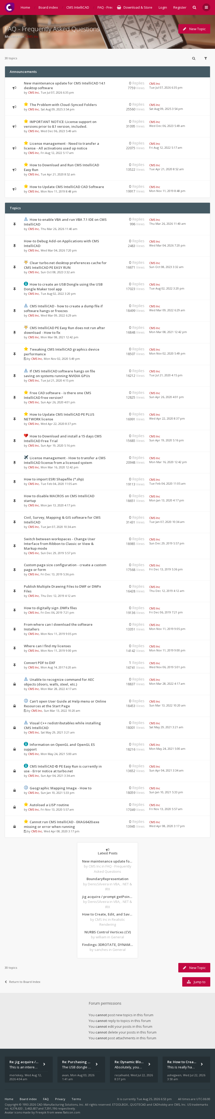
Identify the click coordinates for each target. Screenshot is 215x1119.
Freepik (41, 1112)
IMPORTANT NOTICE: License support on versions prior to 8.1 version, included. (60, 124)
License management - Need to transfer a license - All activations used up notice (61, 146)
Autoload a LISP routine (49, 804)
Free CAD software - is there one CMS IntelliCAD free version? (57, 395)
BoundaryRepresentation (107, 878)
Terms (76, 1099)
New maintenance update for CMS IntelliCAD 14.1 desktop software (107, 861)
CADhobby (160, 1104)
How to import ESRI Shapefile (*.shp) (54, 479)
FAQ (46, 1099)
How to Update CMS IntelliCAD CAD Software (67, 186)
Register (179, 7)
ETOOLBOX (120, 1104)
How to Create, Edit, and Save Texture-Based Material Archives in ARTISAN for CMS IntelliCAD (107, 914)
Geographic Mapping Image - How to (61, 788)
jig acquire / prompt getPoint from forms (107, 896)
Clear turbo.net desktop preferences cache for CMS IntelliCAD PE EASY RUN (65, 265)
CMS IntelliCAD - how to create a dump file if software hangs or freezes (63, 308)
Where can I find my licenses (47, 646)
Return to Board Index (24, 982)
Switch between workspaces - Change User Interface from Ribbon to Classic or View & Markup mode (59, 544)
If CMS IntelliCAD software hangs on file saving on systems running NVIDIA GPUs (59, 373)
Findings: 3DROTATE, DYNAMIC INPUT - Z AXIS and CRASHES (107, 944)
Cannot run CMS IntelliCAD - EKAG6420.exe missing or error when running (61, 824)
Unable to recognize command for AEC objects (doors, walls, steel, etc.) (59, 682)
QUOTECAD (138, 1104)
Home (9, 1099)
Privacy (60, 1099)
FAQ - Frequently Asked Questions (52, 28)
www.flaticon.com (67, 1112)
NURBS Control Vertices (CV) (107, 932)
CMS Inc (32, 36)
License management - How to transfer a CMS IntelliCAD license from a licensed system (65, 460)
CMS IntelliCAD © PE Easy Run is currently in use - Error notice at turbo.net (63, 768)
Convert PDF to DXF (39, 662)
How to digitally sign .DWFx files (50, 608)
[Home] (9, 7)
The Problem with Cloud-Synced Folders (63, 104)
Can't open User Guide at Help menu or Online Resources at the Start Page (65, 703)
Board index (28, 1099)
